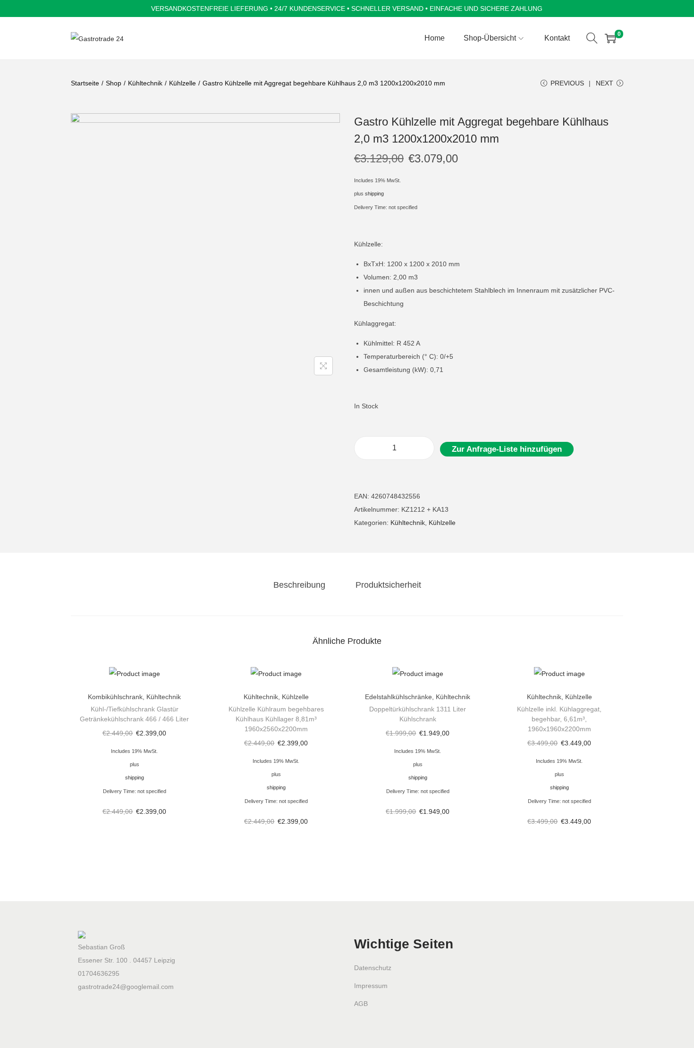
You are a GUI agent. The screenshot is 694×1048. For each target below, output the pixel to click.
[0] (610, 38)
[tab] (299, 585)
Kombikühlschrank (115, 697)
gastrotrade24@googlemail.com (126, 986)
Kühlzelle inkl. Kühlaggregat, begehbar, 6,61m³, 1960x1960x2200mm (559, 719)
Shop (113, 83)
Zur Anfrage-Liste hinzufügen (507, 449)
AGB (361, 1003)
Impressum (371, 985)
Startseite (85, 83)
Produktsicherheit (388, 585)
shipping (374, 193)
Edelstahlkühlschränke (398, 697)
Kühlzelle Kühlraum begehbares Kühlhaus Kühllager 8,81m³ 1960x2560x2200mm (276, 719)
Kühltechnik (145, 83)
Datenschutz (372, 968)
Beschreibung (299, 585)
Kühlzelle (182, 83)
